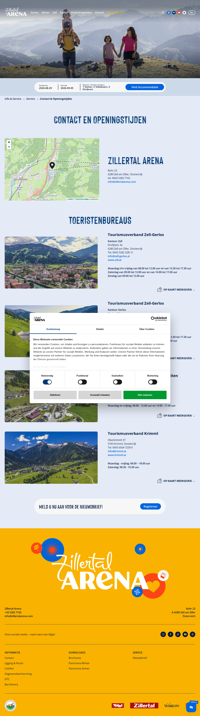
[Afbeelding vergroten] (51, 263)
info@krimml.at (117, 451)
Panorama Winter (79, 663)
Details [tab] (100, 329)
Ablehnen (55, 395)
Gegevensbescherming (18, 674)
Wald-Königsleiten (81, 12)
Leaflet (70, 199)
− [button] (9, 147)
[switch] (82, 381)
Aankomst (43, 85)
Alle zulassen (145, 395)
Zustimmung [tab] (53, 329)
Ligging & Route (14, 663)
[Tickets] (169, 12)
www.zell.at (114, 260)
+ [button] (9, 142)
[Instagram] (163, 634)
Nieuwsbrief (140, 658)
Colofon (9, 668)
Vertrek (64, 85)
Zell (55, 12)
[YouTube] (185, 634)
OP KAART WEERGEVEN (177, 289)
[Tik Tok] (178, 634)
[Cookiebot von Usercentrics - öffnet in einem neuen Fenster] (153, 319)
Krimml (99, 12)
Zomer (34, 12)
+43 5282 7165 (13, 612)
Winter (46, 12)
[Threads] (192, 634)
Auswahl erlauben (100, 395)
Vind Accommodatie (144, 87)
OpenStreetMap (82, 199)
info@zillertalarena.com (122, 181)
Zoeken (163, 12)
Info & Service (115, 12)
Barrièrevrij (11, 684)
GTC (7, 679)
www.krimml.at (117, 455)
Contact (9, 658)
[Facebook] (170, 634)
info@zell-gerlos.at (119, 256)
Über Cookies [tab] (146, 329)
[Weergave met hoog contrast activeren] (184, 12)
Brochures (75, 658)
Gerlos (64, 12)
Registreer (151, 506)
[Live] (174, 12)
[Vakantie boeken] (179, 12)
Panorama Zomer (79, 668)
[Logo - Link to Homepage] (16, 12)
